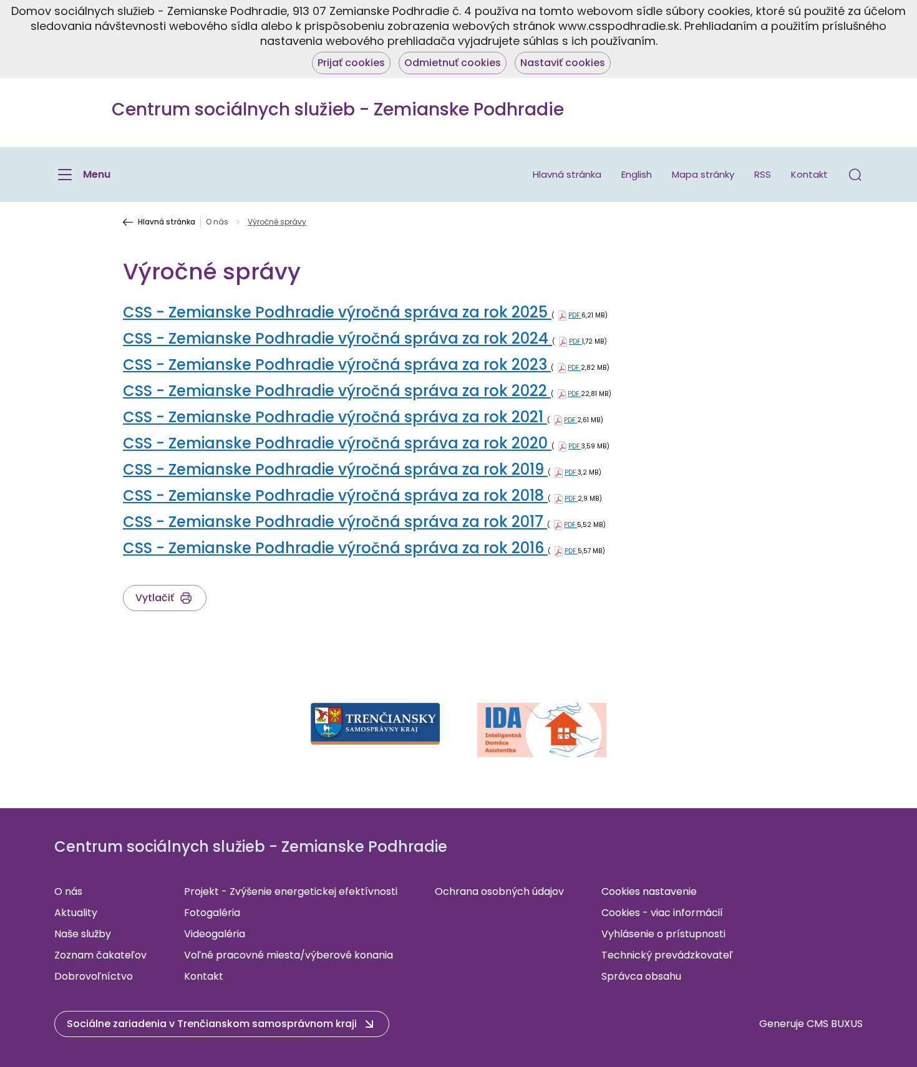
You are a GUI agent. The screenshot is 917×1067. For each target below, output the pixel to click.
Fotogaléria (212, 912)
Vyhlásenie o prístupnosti (663, 934)
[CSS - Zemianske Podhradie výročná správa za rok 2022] (562, 393)
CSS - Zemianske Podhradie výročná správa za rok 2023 (337, 364)
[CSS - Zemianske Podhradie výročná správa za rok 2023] (562, 367)
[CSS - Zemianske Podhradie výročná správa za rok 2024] (563, 341)
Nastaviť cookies (562, 63)
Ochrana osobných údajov (499, 891)
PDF (574, 315)
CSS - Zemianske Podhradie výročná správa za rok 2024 (337, 338)
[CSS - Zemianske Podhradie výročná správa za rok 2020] (562, 446)
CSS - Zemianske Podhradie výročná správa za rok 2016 (335, 548)
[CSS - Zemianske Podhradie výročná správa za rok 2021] (558, 420)
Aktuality (75, 912)
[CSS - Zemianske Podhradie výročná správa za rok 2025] (562, 315)
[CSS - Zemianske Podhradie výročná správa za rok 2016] (559, 551)
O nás (217, 222)
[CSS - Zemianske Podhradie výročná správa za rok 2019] (559, 472)
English (636, 174)
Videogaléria (214, 934)
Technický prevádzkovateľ (667, 955)
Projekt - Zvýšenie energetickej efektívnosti (290, 891)
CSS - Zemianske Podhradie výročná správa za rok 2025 (337, 312)
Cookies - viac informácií (662, 912)
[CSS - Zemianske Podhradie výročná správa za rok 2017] (558, 524)
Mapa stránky (703, 174)
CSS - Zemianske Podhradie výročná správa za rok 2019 (335, 469)
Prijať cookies (351, 63)
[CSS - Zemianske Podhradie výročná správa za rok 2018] (559, 498)
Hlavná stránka (567, 174)
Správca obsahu (641, 976)
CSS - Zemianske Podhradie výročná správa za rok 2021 (335, 417)
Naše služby (82, 934)
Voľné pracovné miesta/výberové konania (288, 955)
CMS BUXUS (835, 1023)
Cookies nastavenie (649, 891)
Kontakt (809, 174)
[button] (855, 174)
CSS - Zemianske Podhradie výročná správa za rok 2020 (337, 443)
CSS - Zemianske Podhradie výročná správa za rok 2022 (337, 390)
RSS (762, 174)
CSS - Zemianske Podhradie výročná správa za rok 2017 (335, 521)
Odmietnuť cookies (452, 63)
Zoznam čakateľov (100, 955)
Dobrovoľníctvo (93, 976)
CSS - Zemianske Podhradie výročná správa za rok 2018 (335, 495)
